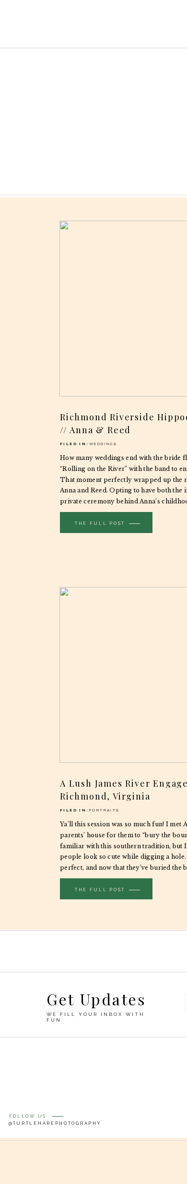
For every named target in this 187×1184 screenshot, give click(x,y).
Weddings (103, 443)
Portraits (104, 810)
